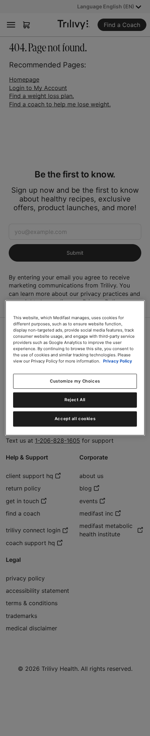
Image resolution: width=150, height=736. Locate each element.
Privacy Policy (117, 361)
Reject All (75, 399)
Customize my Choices (75, 380)
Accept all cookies (75, 418)
